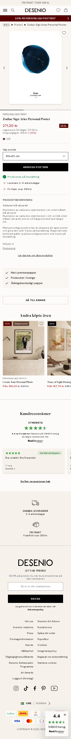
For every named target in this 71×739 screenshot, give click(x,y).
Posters (18, 24)
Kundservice (45, 627)
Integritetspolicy (47, 651)
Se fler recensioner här (35, 481)
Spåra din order (46, 633)
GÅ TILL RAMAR (35, 300)
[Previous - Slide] (4, 68)
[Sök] (13, 10)
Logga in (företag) (23, 678)
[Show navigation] (5, 10)
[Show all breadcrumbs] (6, 25)
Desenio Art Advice (49, 621)
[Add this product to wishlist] (64, 32)
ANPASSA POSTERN (35, 167)
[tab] (12, 108)
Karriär (29, 645)
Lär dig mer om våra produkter (35, 255)
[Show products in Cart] (66, 10)
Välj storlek (9, 149)
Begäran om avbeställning (53, 656)
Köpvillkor (43, 639)
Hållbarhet (27, 651)
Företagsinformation (21, 639)
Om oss (29, 621)
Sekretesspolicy (35, 609)
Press (30, 633)
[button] (56, 723)
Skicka (35, 598)
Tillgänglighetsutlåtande (19, 656)
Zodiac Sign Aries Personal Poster (47, 24)
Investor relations (23, 627)
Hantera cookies (47, 662)
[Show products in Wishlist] (58, 10)
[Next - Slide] (67, 68)
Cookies (42, 645)
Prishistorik (9, 248)
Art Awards (27, 672)
